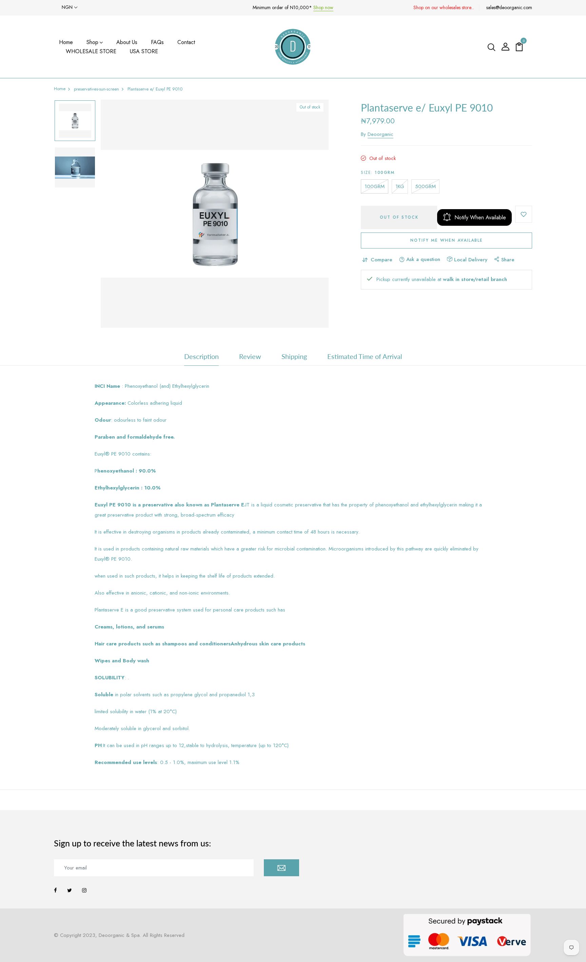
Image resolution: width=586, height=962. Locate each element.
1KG (399, 186)
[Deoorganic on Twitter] (69, 890)
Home (66, 42)
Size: (377, 172)
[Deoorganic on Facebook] (55, 890)
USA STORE (144, 51)
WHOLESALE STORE (91, 51)
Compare (381, 259)
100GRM (375, 186)
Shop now (323, 7)
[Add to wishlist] (523, 214)
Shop (92, 42)
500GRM (425, 186)
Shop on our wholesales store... (443, 7)
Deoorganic (380, 134)
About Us (126, 42)
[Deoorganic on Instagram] (84, 890)
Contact (186, 42)
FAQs (157, 42)
